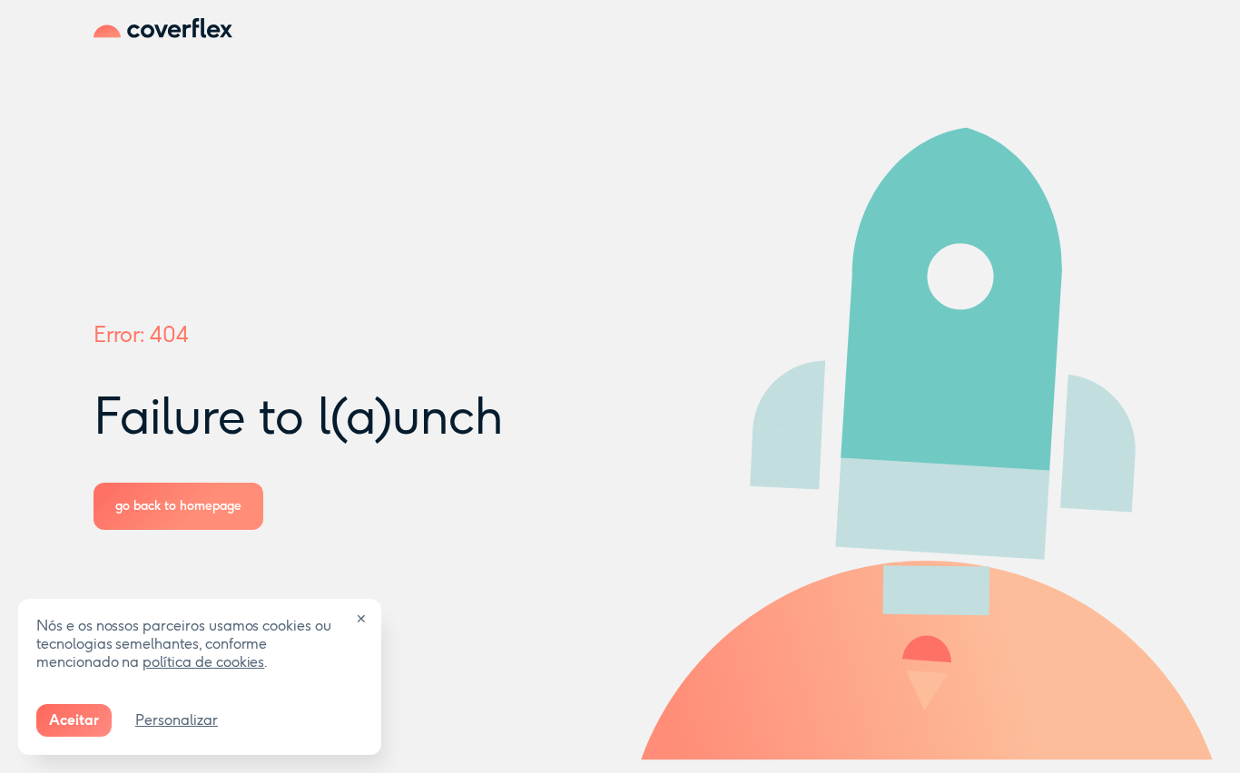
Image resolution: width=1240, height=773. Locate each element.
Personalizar (176, 720)
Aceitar (74, 720)
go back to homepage (178, 506)
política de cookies (203, 661)
